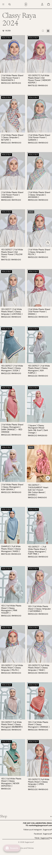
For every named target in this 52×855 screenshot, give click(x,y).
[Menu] (3, 4)
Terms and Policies (26, 848)
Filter (8, 31)
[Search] (9, 4)
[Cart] (48, 4)
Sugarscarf (29, 842)
